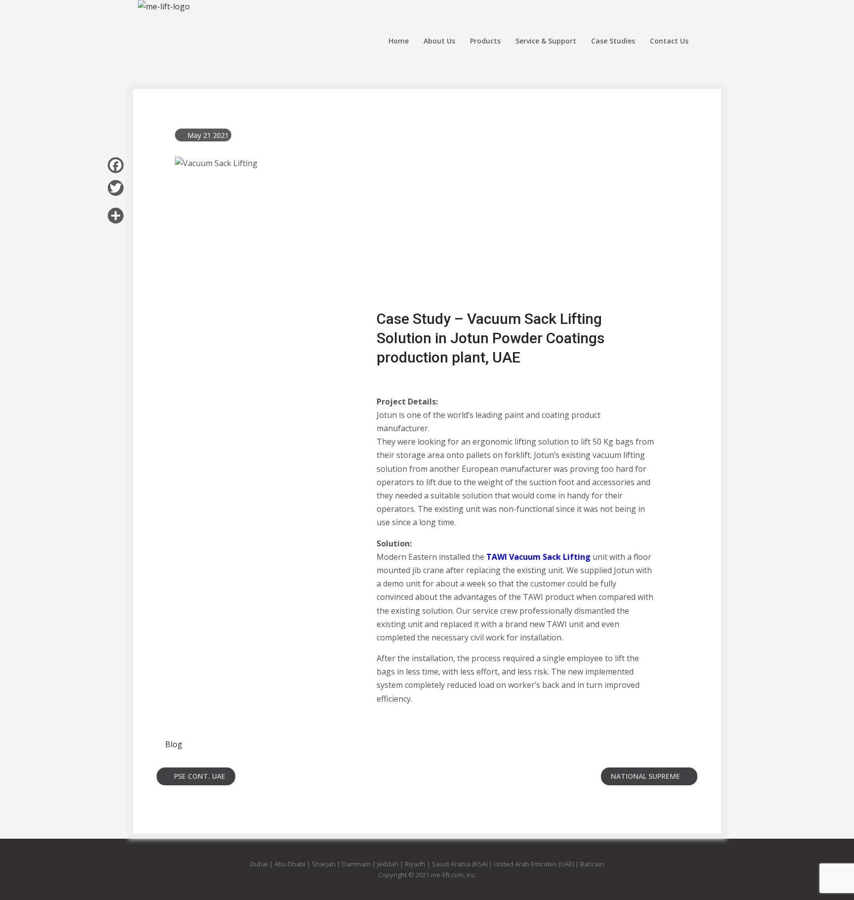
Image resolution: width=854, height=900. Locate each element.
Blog (173, 744)
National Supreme (645, 776)
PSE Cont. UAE (199, 776)
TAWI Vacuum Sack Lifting (538, 556)
